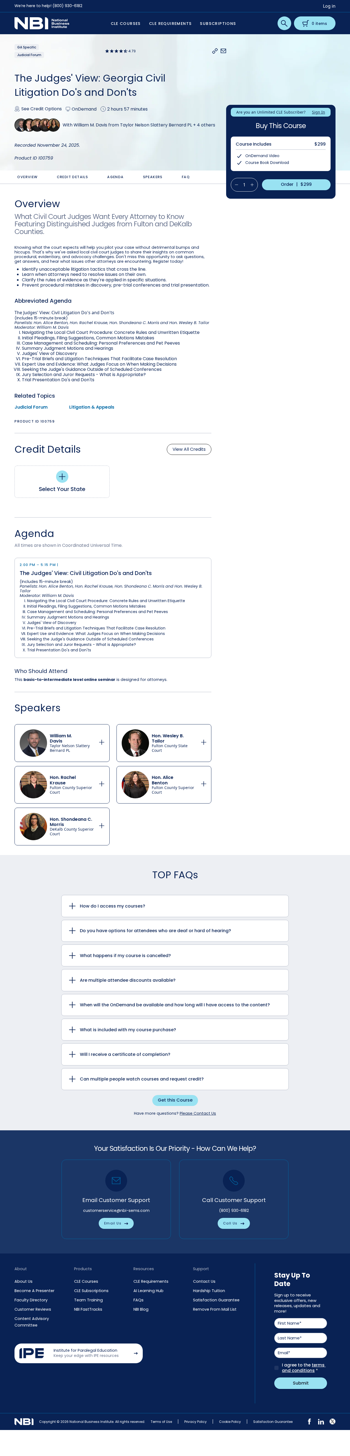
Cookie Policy (230, 1421)
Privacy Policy (195, 1421)
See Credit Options (41, 109)
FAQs (138, 1300)
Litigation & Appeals (91, 407)
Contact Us (204, 1281)
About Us (23, 1281)
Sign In (318, 112)
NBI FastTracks (88, 1309)
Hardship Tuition (209, 1290)
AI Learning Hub (148, 1290)
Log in (329, 6)
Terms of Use (161, 1421)
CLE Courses (86, 1281)
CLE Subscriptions (91, 1290)
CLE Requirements (150, 1281)
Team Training (88, 1300)
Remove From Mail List (215, 1309)
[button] (215, 51)
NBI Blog (140, 1309)
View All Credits (189, 449)
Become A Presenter (34, 1290)
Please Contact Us (198, 1113)
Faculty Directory (31, 1300)
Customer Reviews (32, 1309)
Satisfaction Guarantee (216, 1300)
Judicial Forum (31, 407)
